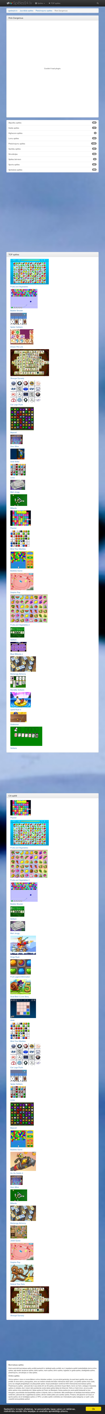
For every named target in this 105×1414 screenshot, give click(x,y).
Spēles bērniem (52, 159)
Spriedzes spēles (52, 169)
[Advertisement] (55, 28)
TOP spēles (55, 3)
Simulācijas (52, 154)
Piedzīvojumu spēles (52, 143)
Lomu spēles (52, 138)
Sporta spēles (52, 164)
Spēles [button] (40, 3)
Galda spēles (52, 128)
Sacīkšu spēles (52, 149)
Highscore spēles (52, 133)
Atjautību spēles (52, 122)
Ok (93, 1408)
